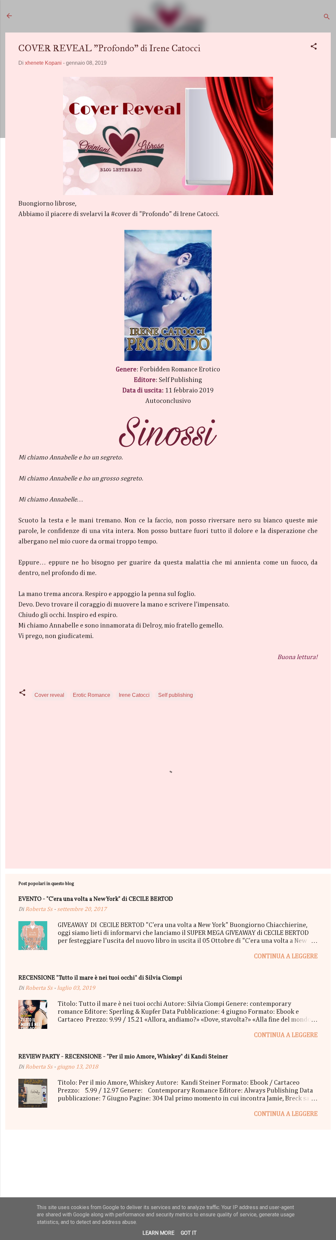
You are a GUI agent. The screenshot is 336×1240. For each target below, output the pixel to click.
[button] (314, 47)
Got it (189, 1233)
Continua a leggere (286, 956)
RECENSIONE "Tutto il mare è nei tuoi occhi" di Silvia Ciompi (100, 978)
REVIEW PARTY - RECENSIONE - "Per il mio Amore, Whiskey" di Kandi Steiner (123, 1057)
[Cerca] (327, 18)
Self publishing (175, 695)
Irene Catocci (134, 695)
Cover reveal (49, 695)
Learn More (158, 1233)
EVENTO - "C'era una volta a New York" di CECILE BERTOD (95, 899)
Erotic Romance (91, 695)
